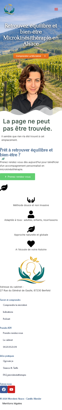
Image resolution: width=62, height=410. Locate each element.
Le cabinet (8, 340)
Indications (8, 312)
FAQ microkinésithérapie (15, 375)
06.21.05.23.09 (10, 347)
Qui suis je (8, 361)
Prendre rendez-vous (13, 333)
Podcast (6, 319)
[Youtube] (11, 389)
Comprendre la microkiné (15, 305)
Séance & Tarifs (10, 368)
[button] (56, 9)
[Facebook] (4, 389)
